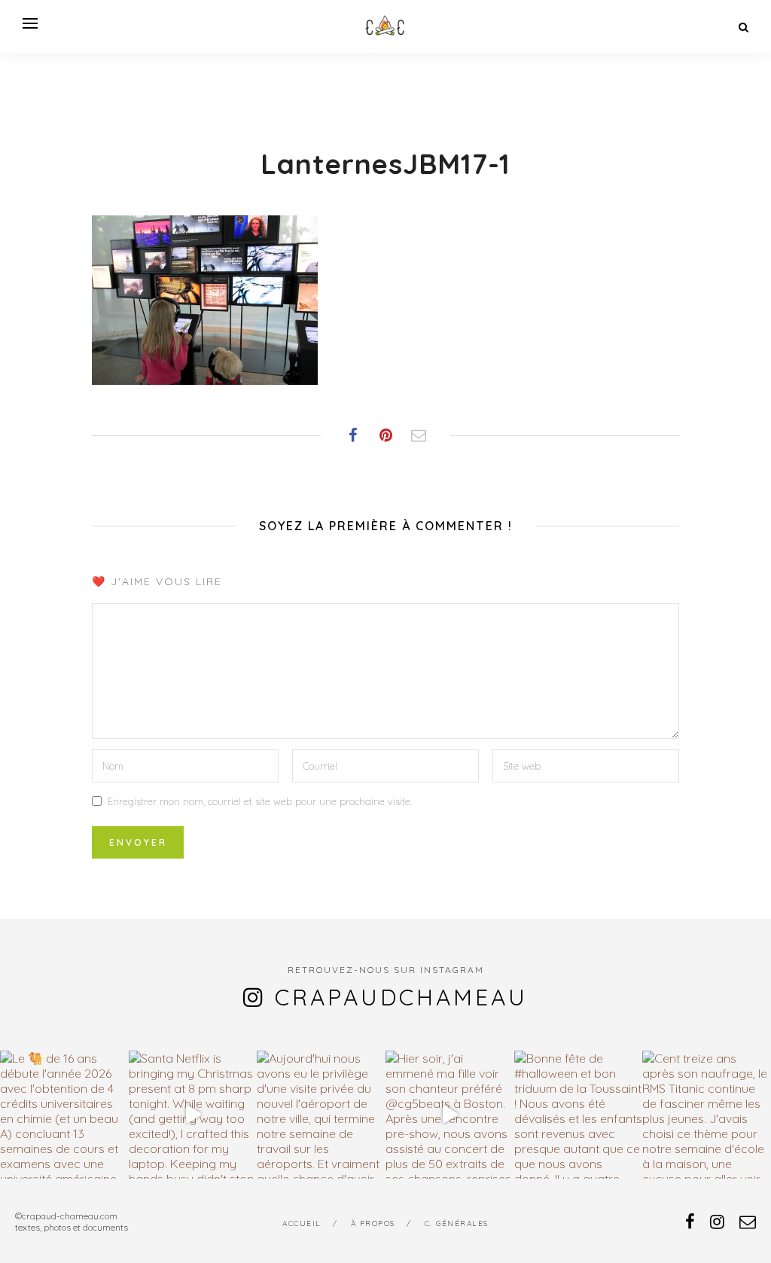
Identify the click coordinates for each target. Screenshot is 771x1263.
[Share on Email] (418, 435)
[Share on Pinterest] (385, 435)
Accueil (302, 1223)
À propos (373, 1223)
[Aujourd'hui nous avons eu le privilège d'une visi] (321, 1115)
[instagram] (717, 1221)
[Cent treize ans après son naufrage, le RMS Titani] (706, 1115)
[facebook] (690, 1221)
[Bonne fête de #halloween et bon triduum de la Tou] (578, 1115)
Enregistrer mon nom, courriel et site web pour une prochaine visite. (260, 801)
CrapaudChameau (401, 997)
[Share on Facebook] (352, 435)
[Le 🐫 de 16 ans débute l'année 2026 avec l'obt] (64, 1115)
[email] (747, 1221)
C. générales (457, 1223)
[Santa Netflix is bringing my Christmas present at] (193, 1115)
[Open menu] (30, 23)
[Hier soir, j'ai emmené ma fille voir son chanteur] (450, 1115)
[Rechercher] (743, 27)
